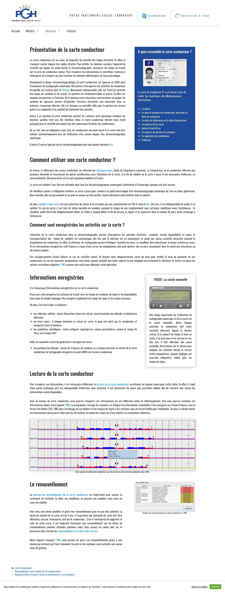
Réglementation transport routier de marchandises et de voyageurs (45, 574)
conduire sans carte (49, 204)
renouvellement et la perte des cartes (77, 531)
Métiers (30, 31)
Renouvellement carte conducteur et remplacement (38, 571)
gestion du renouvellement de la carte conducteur (60, 495)
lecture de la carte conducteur (112, 384)
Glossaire (50, 31)
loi (148, 204)
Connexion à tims (195, 15)
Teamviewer (157, 15)
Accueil (15, 31)
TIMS (63, 264)
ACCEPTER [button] (215, 586)
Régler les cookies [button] (199, 586)
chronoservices (104, 170)
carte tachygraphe (23, 568)
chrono (65, 90)
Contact (71, 31)
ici (112, 144)
